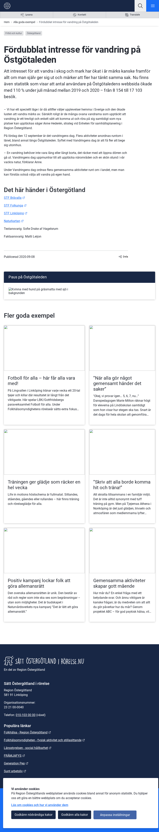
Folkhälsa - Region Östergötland (27, 732)
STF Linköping (15, 213)
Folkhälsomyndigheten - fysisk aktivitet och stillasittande (44, 740)
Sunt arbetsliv (15, 771)
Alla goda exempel (24, 22)
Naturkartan (14, 221)
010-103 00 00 (25, 715)
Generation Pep (16, 763)
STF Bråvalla (14, 198)
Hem (7, 22)
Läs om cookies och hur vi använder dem (39, 805)
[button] (140, 6)
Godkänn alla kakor (74, 815)
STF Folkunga (15, 205)
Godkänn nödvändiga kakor (33, 815)
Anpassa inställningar (115, 815)
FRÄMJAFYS (14, 755)
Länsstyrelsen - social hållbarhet (27, 748)
